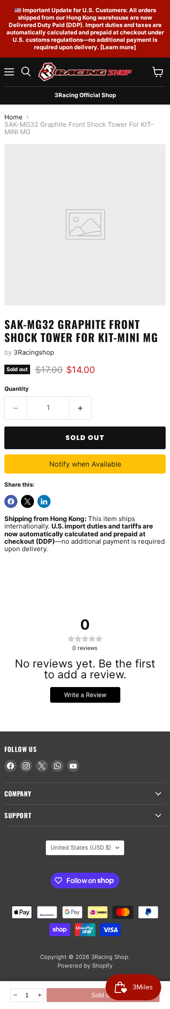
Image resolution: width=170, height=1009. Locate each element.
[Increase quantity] (39, 995)
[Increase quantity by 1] (80, 407)
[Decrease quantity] (14, 995)
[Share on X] (27, 501)
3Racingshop (34, 352)
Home (13, 117)
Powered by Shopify (85, 965)
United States (81, 847)
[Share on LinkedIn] (44, 501)
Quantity (16, 389)
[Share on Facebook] (10, 501)
